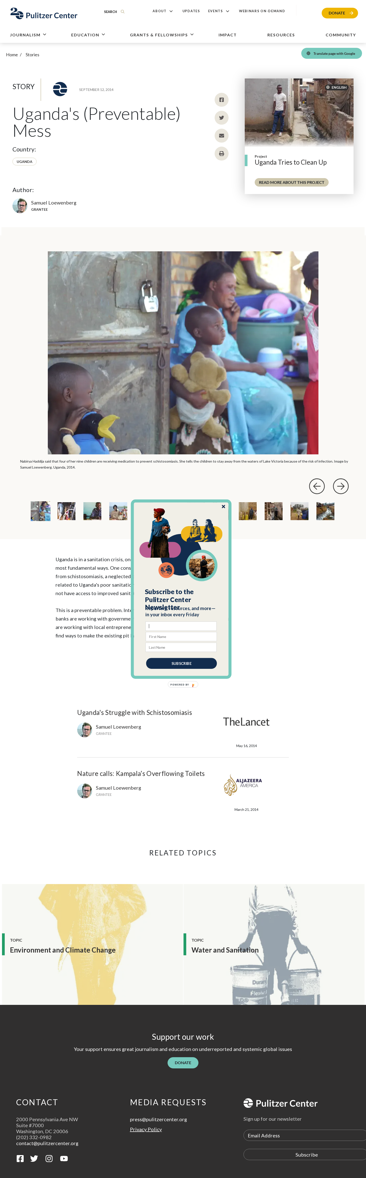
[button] (181, 599)
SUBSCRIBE (181, 663)
